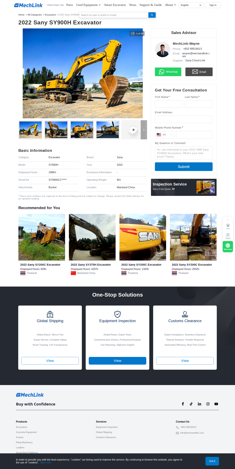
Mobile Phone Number (168, 127)
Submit (184, 167)
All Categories (35, 14)
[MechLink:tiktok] (191, 404)
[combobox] (112, 15)
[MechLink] (28, 5)
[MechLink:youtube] (216, 404)
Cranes (19, 437)
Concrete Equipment (26, 432)
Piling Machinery (24, 442)
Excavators (50, 14)
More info (45, 462)
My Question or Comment (170, 143)
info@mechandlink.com (192, 432)
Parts (69, 5)
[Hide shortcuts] (227, 219)
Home (21, 14)
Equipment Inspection (107, 427)
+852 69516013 (188, 427)
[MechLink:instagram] (208, 404)
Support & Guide (151, 5)
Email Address (163, 112)
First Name (161, 96)
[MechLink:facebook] (183, 404)
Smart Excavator (115, 5)
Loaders (20, 447)
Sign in (212, 5)
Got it (212, 461)
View (50, 361)
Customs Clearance (106, 437)
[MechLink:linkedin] (199, 404)
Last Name (191, 96)
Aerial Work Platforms (27, 452)
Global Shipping (104, 432)
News (132, 5)
